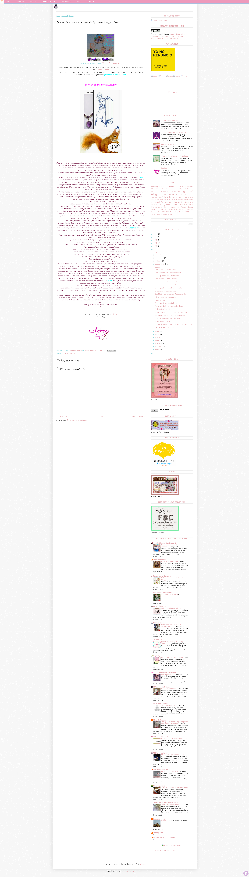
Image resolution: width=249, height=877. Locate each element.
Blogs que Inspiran (49, 1)
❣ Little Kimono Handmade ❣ (164, 543)
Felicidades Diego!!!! (162, 309)
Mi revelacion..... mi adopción (165, 297)
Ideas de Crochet (159, 720)
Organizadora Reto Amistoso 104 (173, 132)
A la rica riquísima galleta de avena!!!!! (174, 788)
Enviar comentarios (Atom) (77, 420)
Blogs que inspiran (164, 194)
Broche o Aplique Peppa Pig (166, 285)
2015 (155, 249)
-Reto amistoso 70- (168, 705)
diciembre (159, 255)
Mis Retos (184, 199)
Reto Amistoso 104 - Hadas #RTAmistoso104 (171, 626)
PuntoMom (159, 205)
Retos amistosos (169, 209)
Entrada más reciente (65, 416)
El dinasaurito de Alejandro (165, 291)
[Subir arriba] (246, 874)
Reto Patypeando (171, 207)
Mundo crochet (159, 623)
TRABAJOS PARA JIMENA (171, 804)
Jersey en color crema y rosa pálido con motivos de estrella (174, 723)
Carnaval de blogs (72, 353)
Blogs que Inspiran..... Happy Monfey (169, 288)
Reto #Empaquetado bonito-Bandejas (170, 315)
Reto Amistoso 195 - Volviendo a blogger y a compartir (173, 579)
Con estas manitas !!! (160, 769)
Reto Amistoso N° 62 (169, 144)
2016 (155, 246)
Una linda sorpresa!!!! (169, 689)
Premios (33, 1)
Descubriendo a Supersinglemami (174, 738)
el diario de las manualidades (164, 838)
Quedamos (168, 205)
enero (157, 349)
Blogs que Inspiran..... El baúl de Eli (168, 276)
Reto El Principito (180, 205)
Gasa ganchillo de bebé (170, 771)
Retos (183, 207)
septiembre (160, 264)
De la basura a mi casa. (169, 561)
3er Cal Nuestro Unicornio (165, 327)
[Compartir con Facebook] (113, 351)
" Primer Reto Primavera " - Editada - (175, 156)
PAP (161, 201)
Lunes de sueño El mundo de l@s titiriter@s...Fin (173, 324)
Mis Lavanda (173, 199)
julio (157, 331)
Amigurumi (185, 191)
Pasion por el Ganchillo (162, 576)
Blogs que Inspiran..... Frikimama (167, 303)
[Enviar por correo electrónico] (108, 351)
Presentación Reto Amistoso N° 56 (168, 273)
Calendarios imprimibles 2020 (172, 608)
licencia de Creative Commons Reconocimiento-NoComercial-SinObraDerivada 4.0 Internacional (168, 36)
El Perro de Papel (131, 871)
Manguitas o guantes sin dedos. (173, 755)
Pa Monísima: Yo (159, 606)
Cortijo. (164, 821)
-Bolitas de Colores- (160, 703)
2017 (155, 243)
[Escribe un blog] (109, 351)
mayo (157, 337)
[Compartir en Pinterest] (115, 351)
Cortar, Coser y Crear (161, 736)
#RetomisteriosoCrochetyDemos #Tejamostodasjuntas (172, 189)
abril (157, 340)
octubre (158, 261)
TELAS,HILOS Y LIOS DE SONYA (165, 802)
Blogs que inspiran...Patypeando (167, 318)
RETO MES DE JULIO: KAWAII (172, 658)
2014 (155, 252)
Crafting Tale (158, 833)
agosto (158, 267)
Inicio (9, 1)
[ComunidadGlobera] (159, 20)
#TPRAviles (166, 192)
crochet (185, 212)
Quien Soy (20, 1)
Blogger (143, 864)
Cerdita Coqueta (167, 674)
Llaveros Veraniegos (162, 300)
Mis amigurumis (159, 786)
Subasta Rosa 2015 (158, 212)
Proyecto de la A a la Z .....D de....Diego (169, 282)
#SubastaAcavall (156, 192)
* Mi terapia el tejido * (161, 753)
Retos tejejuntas (186, 209)
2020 (155, 237)
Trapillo (178, 212)
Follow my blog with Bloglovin (163, 850)
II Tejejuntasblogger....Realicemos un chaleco (172, 312)
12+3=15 (173, 192)
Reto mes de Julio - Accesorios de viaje (170, 306)
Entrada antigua (138, 416)
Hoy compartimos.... (185, 197)
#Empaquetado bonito (162, 187)
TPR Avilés (170, 212)
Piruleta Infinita (102, 70)
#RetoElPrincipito (186, 187)
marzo (158, 343)
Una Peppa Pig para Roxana (166, 279)
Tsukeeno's (157, 639)
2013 (155, 353)
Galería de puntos (169, 197)
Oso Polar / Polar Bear (169, 594)
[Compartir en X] (111, 351)
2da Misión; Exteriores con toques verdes (170, 294)
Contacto (90, 1)
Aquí (115, 314)
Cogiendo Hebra (159, 560)
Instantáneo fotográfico (158, 199)
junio (157, 334)
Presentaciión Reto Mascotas (166, 270)
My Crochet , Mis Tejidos (162, 593)
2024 (155, 234)
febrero (158, 346)
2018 (155, 240)
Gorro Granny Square (169, 121)
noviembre (159, 258)
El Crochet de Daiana (161, 687)
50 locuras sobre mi (162, 321)
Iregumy (156, 656)
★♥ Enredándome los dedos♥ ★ (165, 672)
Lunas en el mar (159, 819)
